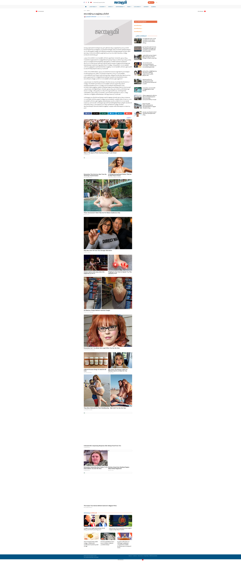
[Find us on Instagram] (86, 2)
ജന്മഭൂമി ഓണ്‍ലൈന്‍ (91, 16)
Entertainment (119, 6)
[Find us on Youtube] (91, 2)
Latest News (92, 6)
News (111, 525)
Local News (137, 6)
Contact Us (135, 555)
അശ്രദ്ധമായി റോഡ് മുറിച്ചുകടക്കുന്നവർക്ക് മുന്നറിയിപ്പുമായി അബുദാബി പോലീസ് (149, 81)
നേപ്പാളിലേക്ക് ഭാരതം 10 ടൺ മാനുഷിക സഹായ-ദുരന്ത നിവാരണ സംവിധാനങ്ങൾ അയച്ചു (149, 41)
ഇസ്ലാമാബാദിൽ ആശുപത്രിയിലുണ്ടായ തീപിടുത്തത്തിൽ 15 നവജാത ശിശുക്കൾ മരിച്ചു (149, 106)
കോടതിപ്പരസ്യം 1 (138, 25)
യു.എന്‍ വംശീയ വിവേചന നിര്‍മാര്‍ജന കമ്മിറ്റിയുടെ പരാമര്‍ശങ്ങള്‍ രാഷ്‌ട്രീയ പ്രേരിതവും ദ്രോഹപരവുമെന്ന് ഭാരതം (124, 544)
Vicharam (102, 6)
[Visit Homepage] (120, 2)
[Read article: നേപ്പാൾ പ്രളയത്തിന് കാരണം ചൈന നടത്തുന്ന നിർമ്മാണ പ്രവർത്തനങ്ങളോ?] (108, 536)
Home (85, 10)
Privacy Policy (146, 555)
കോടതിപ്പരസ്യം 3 (138, 31)
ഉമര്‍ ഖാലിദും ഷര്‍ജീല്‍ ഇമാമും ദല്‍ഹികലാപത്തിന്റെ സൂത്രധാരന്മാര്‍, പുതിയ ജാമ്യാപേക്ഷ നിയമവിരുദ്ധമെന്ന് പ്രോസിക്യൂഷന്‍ (150, 74)
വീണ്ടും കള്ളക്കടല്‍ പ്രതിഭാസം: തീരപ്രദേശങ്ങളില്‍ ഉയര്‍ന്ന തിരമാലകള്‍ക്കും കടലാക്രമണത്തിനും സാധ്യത (150, 97)
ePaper (151, 2)
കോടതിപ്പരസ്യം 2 (138, 28)
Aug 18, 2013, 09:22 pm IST (101, 16)
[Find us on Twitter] (88, 2)
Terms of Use (140, 555)
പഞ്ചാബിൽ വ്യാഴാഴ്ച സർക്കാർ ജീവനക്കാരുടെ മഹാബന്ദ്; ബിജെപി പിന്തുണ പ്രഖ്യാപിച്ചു (149, 57)
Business (153, 6)
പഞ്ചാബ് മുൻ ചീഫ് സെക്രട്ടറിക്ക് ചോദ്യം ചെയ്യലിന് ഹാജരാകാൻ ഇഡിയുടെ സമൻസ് (120, 528)
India (86, 538)
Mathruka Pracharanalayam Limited (90, 555)
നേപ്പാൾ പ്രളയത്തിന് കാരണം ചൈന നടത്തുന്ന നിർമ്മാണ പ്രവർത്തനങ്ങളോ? (107, 543)
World (86, 525)
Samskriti (146, 6)
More (128, 6)
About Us (130, 555)
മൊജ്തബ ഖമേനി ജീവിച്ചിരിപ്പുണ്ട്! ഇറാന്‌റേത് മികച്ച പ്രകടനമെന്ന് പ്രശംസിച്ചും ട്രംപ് (94, 528)
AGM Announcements (153, 555)
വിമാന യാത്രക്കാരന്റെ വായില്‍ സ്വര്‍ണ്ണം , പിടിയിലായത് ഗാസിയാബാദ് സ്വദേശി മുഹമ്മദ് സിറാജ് (91, 544)
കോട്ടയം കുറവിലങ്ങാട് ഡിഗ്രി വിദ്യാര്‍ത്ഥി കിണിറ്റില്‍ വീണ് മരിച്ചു (149, 113)
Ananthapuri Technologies (94, 557)
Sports (110, 6)
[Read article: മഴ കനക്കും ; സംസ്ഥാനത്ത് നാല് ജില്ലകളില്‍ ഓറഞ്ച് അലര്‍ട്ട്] (138, 90)
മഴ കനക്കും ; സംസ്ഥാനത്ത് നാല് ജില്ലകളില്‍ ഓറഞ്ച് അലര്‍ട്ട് (149, 89)
